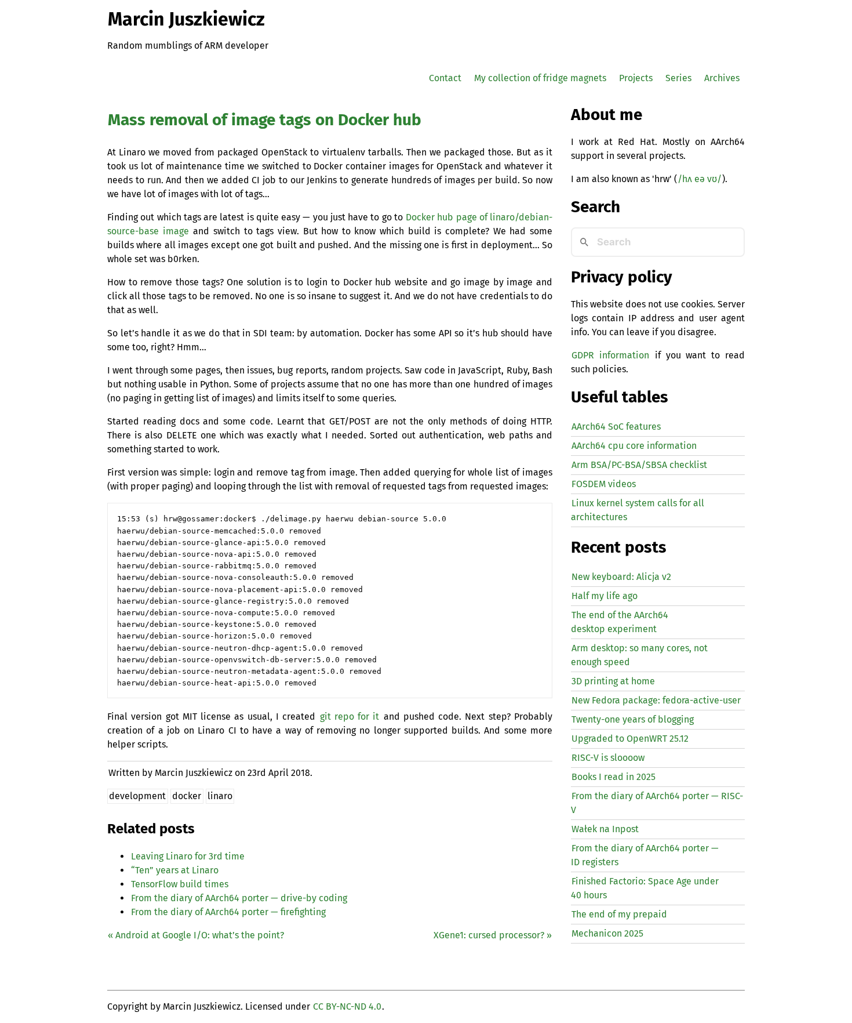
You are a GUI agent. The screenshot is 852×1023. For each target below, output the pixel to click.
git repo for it (350, 716)
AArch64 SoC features (616, 426)
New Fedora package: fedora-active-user (656, 700)
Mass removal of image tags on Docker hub (264, 119)
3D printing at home (613, 681)
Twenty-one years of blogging (632, 719)
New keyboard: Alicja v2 (621, 576)
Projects (636, 78)
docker (186, 795)
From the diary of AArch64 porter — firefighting (228, 911)
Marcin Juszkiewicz (186, 19)
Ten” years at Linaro (175, 870)
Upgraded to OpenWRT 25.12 (630, 738)
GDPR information (610, 355)
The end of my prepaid (619, 914)
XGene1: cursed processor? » (493, 935)
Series (678, 78)
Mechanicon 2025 (607, 933)
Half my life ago (604, 595)
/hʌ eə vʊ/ (700, 178)
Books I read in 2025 (613, 776)
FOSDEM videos (603, 483)
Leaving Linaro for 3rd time (188, 856)
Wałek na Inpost (605, 829)
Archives (722, 78)
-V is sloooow (608, 757)
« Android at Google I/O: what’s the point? (196, 935)
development (137, 795)
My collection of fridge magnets (540, 78)
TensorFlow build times (179, 884)
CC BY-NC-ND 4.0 (347, 1006)
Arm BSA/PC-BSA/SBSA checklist (639, 464)
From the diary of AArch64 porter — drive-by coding (239, 898)
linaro (219, 795)
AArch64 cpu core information (634, 445)
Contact (445, 78)
